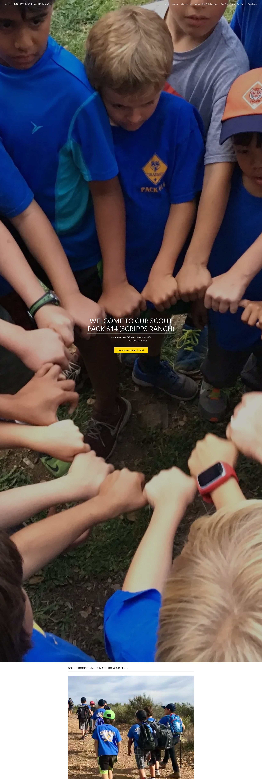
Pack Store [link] (252, 4)
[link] (29, 4)
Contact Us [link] (186, 4)
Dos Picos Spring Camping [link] (232, 4)
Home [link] (166, 4)
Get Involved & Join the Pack (131, 350)
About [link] (175, 4)
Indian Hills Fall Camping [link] (206, 4)
